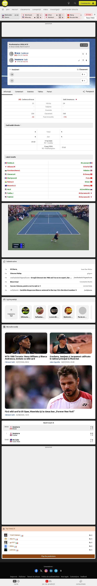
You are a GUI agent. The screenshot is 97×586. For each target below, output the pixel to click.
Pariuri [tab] (49, 91)
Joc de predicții (48, 584)
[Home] (3, 9)
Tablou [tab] (40, 91)
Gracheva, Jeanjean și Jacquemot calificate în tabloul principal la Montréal (70, 357)
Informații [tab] (7, 91)
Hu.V (9, 189)
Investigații (55, 9)
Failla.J (10, 193)
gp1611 (12, 542)
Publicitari (22, 577)
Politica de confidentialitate (50, 577)
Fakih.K (10, 197)
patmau (12, 550)
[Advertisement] (49, 30)
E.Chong (86, 174)
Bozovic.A (11, 185)
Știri (7, 9)
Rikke (12, 546)
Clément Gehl (10, 362)
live (88, 15)
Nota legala (64, 577)
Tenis (16, 584)
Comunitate (81, 584)
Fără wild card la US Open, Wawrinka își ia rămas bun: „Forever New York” (39, 411)
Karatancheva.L (13, 170)
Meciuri (15, 9)
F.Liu (88, 178)
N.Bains (86, 170)
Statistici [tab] (30, 91)
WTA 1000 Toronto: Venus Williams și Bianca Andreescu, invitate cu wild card (26, 357)
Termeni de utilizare (33, 577)
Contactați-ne (74, 577)
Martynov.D (12, 178)
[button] (75, 3)
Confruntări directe (70, 9)
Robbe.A (10, 163)
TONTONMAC (15, 535)
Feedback (83, 577)
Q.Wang (87, 185)
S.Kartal (86, 167)
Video (45, 9)
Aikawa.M (11, 167)
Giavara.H (11, 174)
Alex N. (12, 539)
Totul (90, 18)
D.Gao (87, 182)
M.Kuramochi (84, 193)
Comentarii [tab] (19, 91)
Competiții (36, 9)
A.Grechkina (85, 189)
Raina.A (10, 182)
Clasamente (25, 9)
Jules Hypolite (55, 362)
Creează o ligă (11, 315)
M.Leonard (85, 163)
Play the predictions (48, 556)
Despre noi (13, 577)
